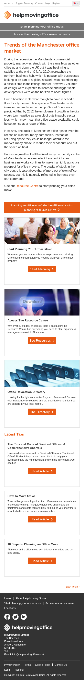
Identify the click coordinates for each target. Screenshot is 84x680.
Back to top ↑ (73, 586)
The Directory (40, 412)
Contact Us (61, 664)
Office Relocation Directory (26, 391)
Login (47, 3)
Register (56, 3)
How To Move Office (21, 496)
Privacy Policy (12, 664)
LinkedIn (24, 617)
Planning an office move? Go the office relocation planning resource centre (42, 208)
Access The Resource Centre (28, 320)
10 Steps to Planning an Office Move (33, 544)
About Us (8, 3)
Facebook (7, 617)
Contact (39, 3)
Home (7, 598)
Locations (10, 608)
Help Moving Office (31, 16)
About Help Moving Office (30, 598)
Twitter (15, 617)
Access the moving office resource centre (42, 34)
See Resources (41, 340)
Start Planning (40, 269)
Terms (27, 664)
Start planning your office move (42, 26)
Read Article (40, 471)
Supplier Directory (24, 3)
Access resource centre (59, 603)
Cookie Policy (42, 664)
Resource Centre (27, 186)
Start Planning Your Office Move (30, 249)
